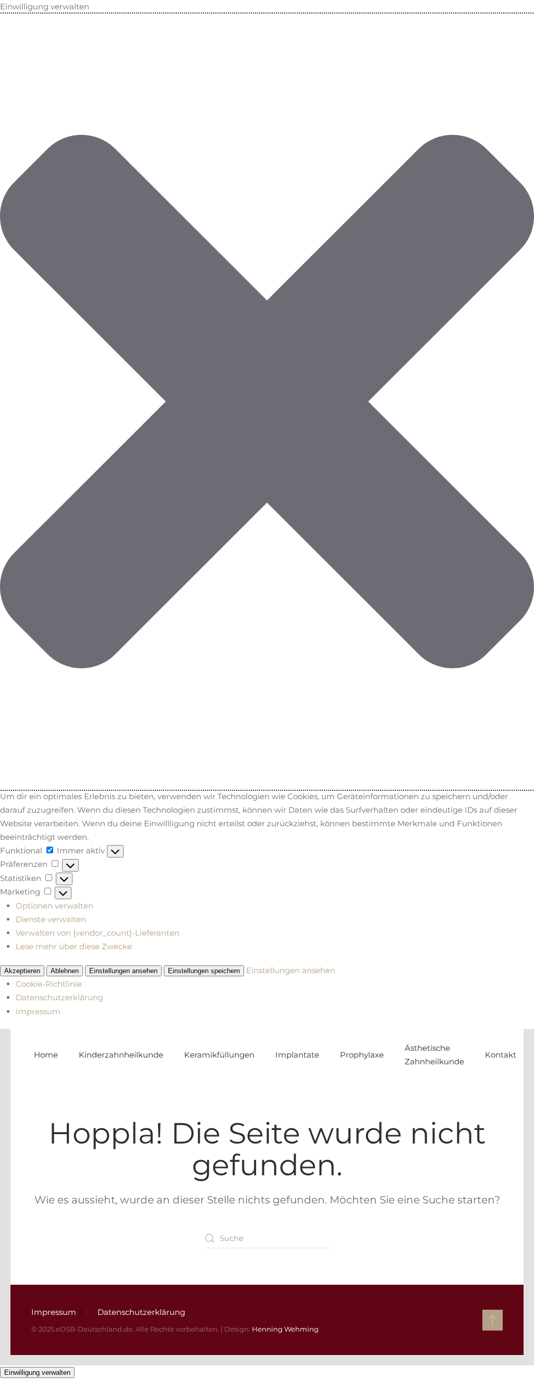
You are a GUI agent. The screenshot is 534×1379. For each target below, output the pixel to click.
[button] (267, 401)
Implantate (297, 1055)
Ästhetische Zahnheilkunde (434, 1054)
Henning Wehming (285, 1329)
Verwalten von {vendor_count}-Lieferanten (97, 933)
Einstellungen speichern (204, 971)
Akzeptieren (22, 971)
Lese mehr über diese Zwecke (74, 946)
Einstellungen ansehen (123, 971)
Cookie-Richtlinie (49, 984)
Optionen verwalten (54, 906)
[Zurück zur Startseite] (32, 1055)
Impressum (38, 1011)
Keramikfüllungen (219, 1055)
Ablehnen (65, 971)
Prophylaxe (362, 1055)
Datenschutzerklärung (59, 997)
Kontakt (500, 1055)
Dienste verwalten (51, 919)
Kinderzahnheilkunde (121, 1055)
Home (46, 1055)
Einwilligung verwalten (37, 1372)
